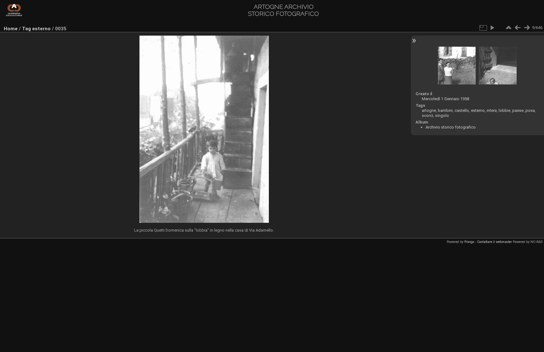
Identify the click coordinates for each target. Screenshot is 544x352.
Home (11, 29)
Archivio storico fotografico (451, 127)
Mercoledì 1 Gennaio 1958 (445, 98)
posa (530, 110)
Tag (26, 29)
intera (492, 110)
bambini (445, 110)
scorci (427, 115)
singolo (442, 115)
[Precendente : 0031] (517, 28)
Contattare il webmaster (494, 242)
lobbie (504, 110)
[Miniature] (508, 28)
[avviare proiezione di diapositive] (492, 28)
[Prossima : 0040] (527, 28)
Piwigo (469, 242)
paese (518, 110)
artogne (429, 110)
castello (462, 110)
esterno (41, 29)
